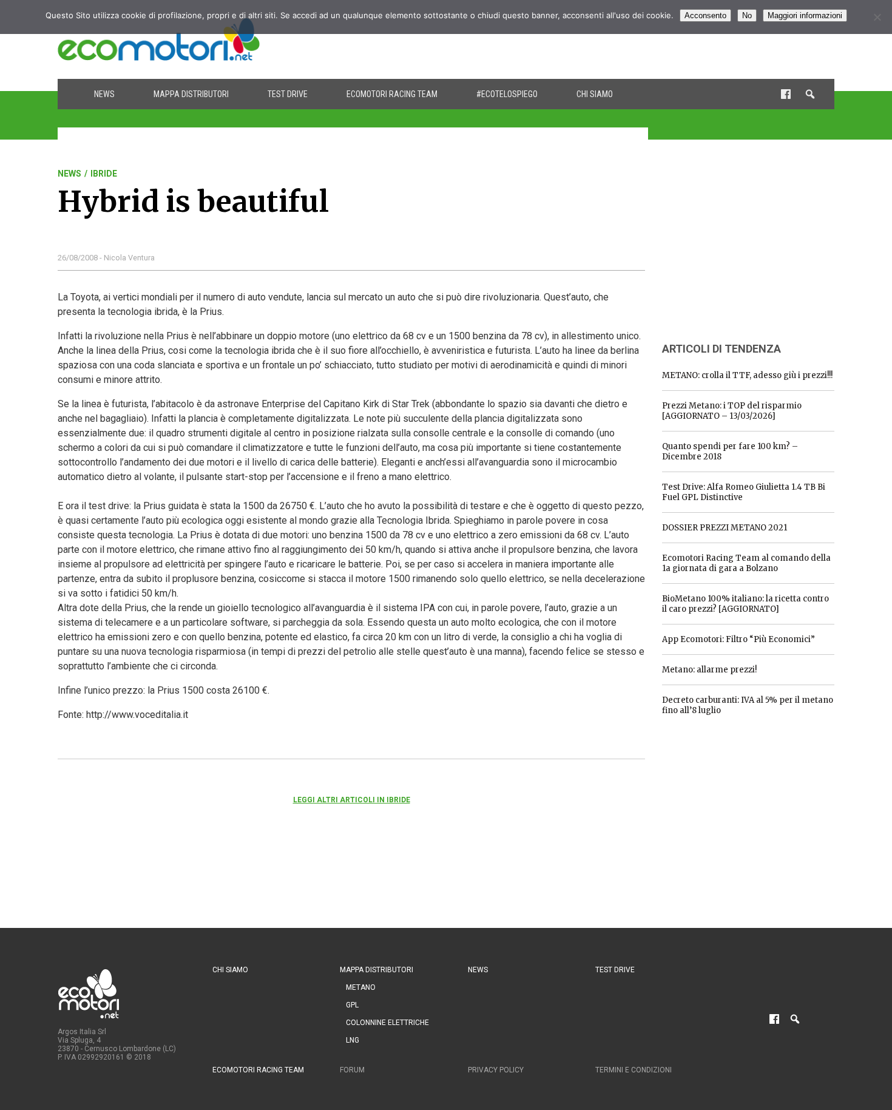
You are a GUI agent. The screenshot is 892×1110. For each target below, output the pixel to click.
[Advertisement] (613, 39)
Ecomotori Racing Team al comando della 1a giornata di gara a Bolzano (746, 563)
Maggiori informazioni (805, 15)
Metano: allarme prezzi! (709, 670)
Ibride (103, 173)
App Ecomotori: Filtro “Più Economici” (738, 639)
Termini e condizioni (633, 1070)
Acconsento (705, 15)
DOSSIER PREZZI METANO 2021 (724, 528)
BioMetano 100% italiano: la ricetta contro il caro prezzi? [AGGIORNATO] (745, 604)
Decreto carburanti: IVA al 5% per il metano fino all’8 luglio (747, 705)
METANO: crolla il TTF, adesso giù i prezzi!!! (747, 375)
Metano (361, 987)
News (104, 94)
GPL (352, 1005)
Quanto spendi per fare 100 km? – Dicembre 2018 (730, 451)
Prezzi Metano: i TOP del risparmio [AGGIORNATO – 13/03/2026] (732, 411)
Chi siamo (594, 94)
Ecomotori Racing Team (392, 94)
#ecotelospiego (507, 94)
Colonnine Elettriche (387, 1022)
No (747, 15)
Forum (352, 1070)
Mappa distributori (191, 94)
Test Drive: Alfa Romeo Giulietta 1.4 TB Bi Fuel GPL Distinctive (743, 492)
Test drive (288, 94)
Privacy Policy (496, 1070)
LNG (352, 1040)
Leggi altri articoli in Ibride (351, 800)
